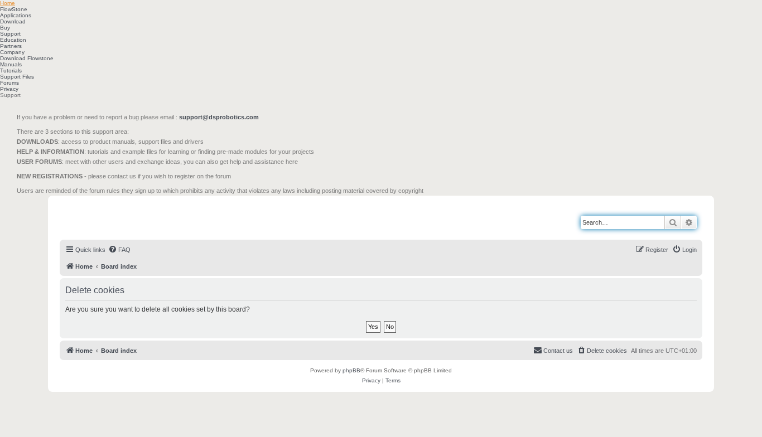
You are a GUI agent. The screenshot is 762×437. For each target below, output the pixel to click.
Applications (15, 15)
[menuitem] (119, 249)
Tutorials (11, 70)
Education (13, 40)
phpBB (351, 370)
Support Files (17, 77)
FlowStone (13, 9)
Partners (11, 46)
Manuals (11, 64)
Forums (9, 83)
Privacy (9, 89)
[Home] (110, 217)
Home (7, 3)
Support (10, 34)
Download (13, 21)
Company (12, 52)
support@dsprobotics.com (219, 117)
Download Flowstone (27, 58)
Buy (5, 28)
